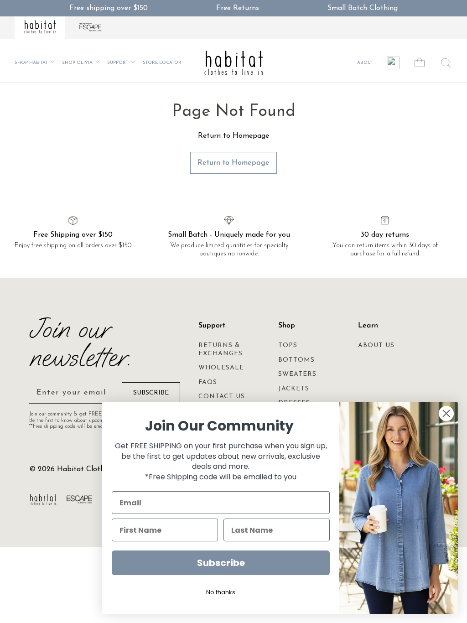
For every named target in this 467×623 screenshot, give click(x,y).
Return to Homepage (233, 162)
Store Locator (162, 62)
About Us (376, 345)
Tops (287, 345)
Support (117, 62)
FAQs (207, 382)
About (365, 62)
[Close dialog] (446, 413)
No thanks (220, 592)
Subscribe (221, 562)
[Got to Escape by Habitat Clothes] (90, 28)
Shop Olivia (77, 62)
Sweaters (297, 374)
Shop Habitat (31, 62)
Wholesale (221, 368)
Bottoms (296, 360)
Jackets (293, 389)
